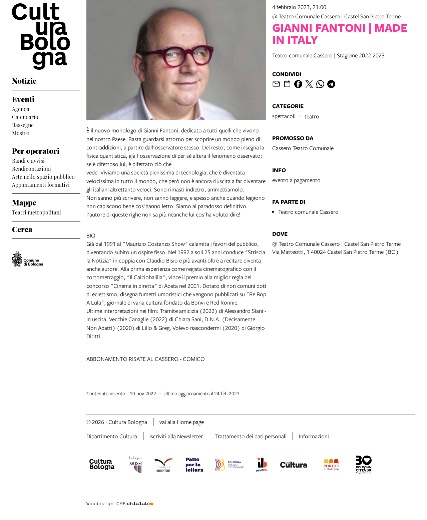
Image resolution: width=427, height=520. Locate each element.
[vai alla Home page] (46, 36)
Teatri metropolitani (36, 211)
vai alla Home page (181, 422)
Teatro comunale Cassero (308, 211)
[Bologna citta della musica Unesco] (230, 466)
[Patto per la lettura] (194, 466)
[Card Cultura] (293, 465)
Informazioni (314, 436)
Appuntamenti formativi (41, 184)
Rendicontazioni (31, 168)
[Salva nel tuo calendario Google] (287, 84)
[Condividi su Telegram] (331, 84)
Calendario (25, 116)
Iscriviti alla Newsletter (176, 436)
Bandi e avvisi (28, 160)
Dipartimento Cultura (111, 436)
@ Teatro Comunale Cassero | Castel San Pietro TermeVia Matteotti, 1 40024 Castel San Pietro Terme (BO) (336, 247)
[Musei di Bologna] (135, 465)
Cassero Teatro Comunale (303, 148)
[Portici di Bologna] (331, 465)
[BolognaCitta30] (364, 465)
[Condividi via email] (276, 84)
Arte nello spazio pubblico (43, 176)
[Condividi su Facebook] (298, 84)
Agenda (20, 108)
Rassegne (23, 124)
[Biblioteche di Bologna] (163, 465)
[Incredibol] (262, 466)
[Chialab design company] (120, 498)
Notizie (24, 80)
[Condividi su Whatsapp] (320, 84)
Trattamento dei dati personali (251, 436)
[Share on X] (309, 84)
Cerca (22, 228)
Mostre (20, 132)
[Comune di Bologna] (27, 259)
